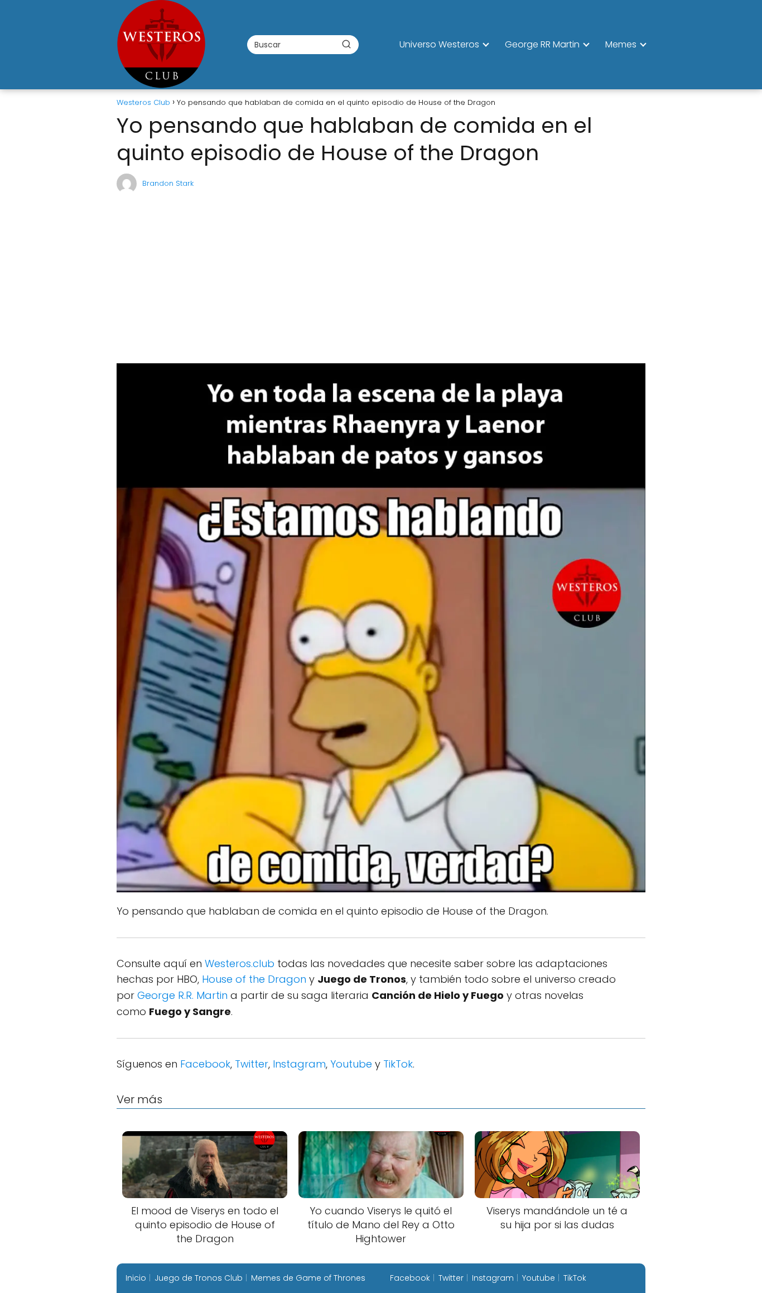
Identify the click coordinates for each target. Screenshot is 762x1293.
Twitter (251, 1064)
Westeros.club (239, 963)
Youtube (351, 1064)
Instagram (299, 1064)
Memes (620, 44)
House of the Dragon (254, 979)
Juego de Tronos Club (199, 1278)
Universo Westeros (439, 44)
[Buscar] (346, 44)
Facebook (205, 1064)
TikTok (398, 1064)
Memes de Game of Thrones (308, 1278)
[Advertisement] (381, 278)
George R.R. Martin (182, 995)
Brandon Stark (168, 183)
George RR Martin (542, 44)
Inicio (136, 1278)
